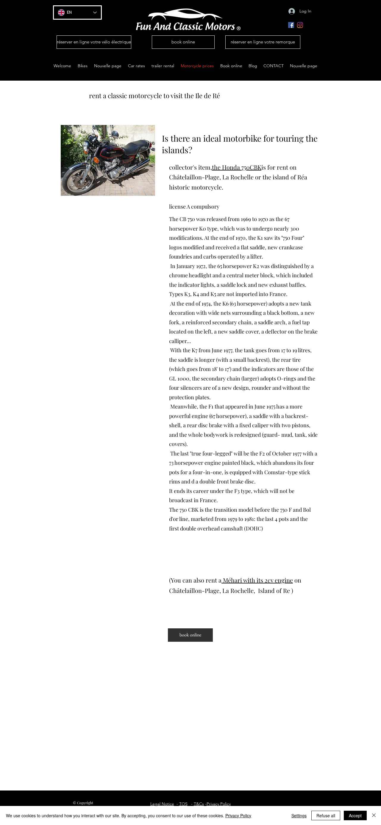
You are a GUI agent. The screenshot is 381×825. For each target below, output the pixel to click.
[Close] (373, 815)
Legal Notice (162, 804)
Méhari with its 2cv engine (258, 580)
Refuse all (325, 815)
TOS (183, 804)
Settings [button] (299, 815)
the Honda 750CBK (236, 167)
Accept (355, 815)
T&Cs (199, 804)
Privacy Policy (219, 804)
